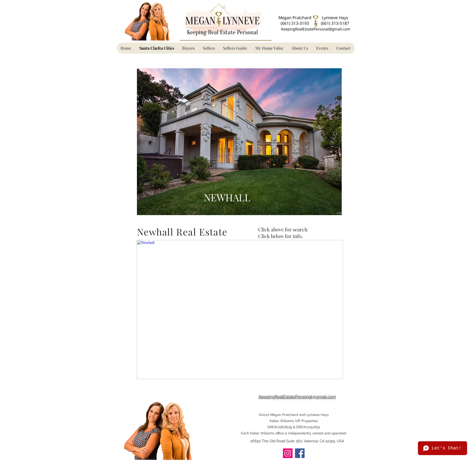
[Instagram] (288, 453)
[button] (188, 48)
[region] (239, 141)
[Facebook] (300, 453)
